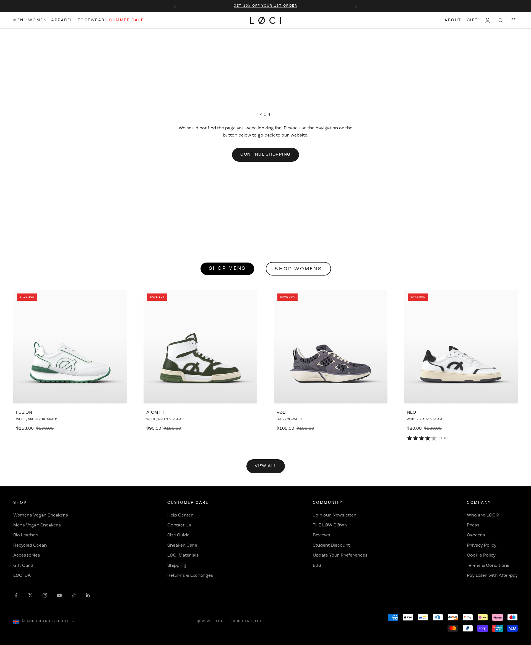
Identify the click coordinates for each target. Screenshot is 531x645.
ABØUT (452, 20)
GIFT (472, 20)
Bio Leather (25, 535)
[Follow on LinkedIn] (88, 595)
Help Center (180, 515)
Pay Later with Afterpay (492, 575)
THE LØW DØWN (330, 525)
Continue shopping (265, 155)
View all (266, 466)
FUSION (24, 412)
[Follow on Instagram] (45, 595)
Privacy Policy (481, 545)
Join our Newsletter (334, 515)
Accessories (26, 555)
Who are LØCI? (483, 515)
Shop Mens (227, 268)
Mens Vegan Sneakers (37, 525)
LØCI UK (22, 575)
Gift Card (23, 565)
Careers (476, 535)
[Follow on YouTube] (59, 595)
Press (473, 525)
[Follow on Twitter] (30, 595)
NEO (411, 412)
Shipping (176, 565)
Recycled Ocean (30, 545)
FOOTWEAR (91, 20)
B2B (317, 565)
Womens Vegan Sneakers (40, 515)
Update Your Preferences (340, 555)
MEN (18, 20)
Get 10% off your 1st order (265, 5)
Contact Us (179, 525)
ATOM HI (155, 412)
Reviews (321, 535)
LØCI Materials (183, 555)
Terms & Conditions (488, 565)
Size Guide (178, 535)
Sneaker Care (182, 545)
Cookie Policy (481, 555)
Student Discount (331, 545)
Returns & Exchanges (190, 575)
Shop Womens (298, 269)
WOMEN (37, 20)
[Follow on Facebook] (16, 595)
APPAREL (62, 20)
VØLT (282, 412)
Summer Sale (126, 20)
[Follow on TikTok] (73, 595)
